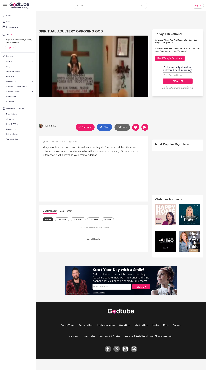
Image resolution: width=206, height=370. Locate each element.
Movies (155, 325)
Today (48, 219)
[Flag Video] (144, 127)
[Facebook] (108, 349)
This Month (78, 219)
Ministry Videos (141, 325)
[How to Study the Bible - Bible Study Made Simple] (189, 241)
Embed (123, 127)
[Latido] (165, 241)
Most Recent (66, 211)
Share (106, 127)
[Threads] (134, 349)
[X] (116, 349)
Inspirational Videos (106, 325)
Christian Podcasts (168, 199)
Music (165, 325)
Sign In (10, 47)
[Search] (142, 5)
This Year (94, 219)
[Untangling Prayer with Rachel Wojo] (189, 214)
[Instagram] (125, 349)
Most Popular (50, 211)
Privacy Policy (89, 336)
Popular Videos (67, 325)
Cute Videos (124, 325)
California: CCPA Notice (109, 336)
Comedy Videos (86, 325)
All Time (107, 219)
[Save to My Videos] (135, 127)
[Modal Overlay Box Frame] (177, 78)
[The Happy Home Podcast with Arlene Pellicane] (165, 214)
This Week (62, 219)
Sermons (177, 325)
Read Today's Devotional (169, 58)
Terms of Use (72, 336)
